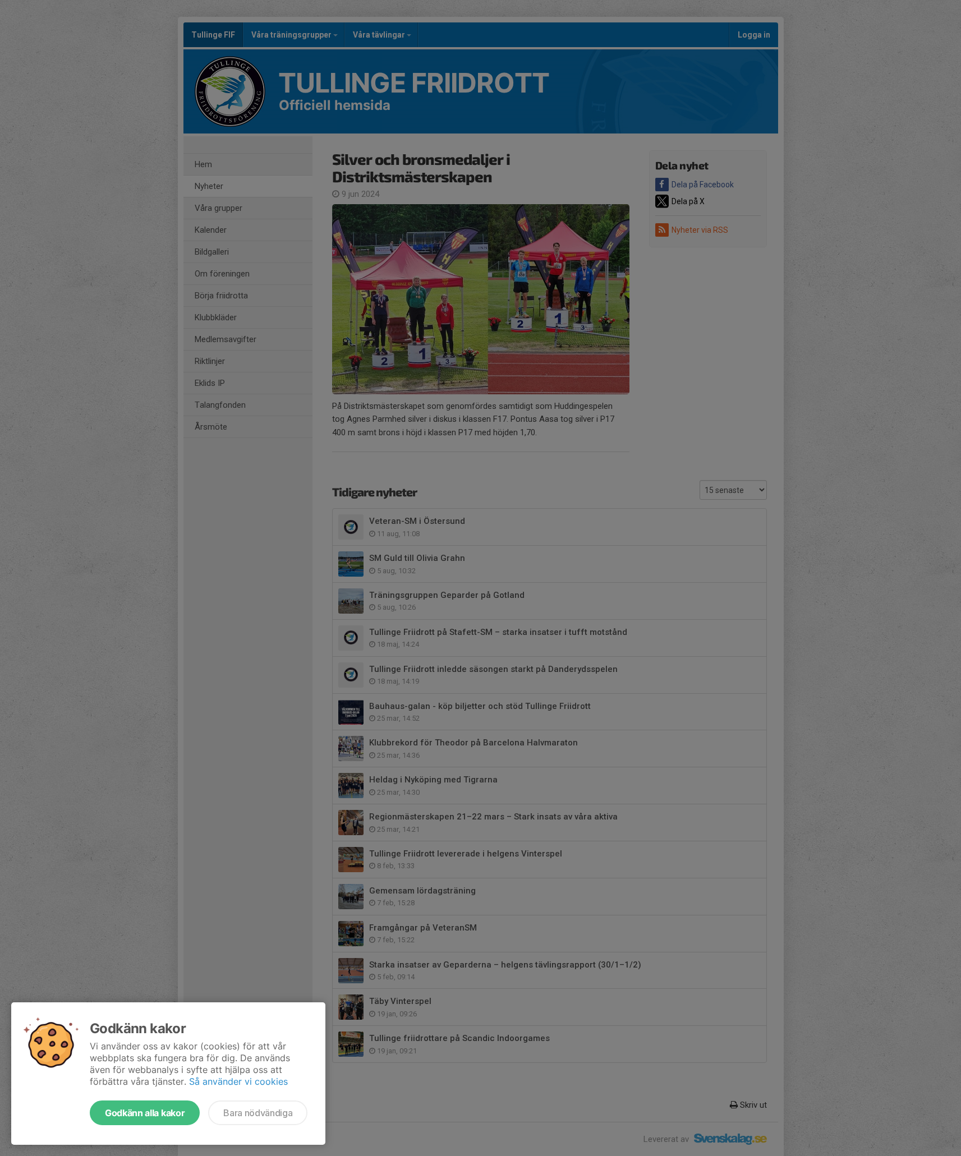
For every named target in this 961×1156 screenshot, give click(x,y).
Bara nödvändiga (257, 1112)
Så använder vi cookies (238, 1081)
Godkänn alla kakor (145, 1112)
